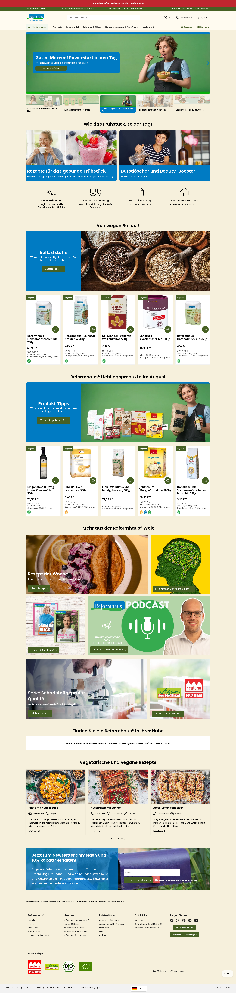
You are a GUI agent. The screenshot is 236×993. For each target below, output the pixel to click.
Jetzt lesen (51, 269)
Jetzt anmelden (138, 880)
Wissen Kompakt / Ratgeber (111, 924)
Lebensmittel (72, 27)
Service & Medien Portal (38, 935)
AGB (63, 987)
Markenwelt (148, 27)
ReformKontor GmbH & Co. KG (148, 924)
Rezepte (188, 26)
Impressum (73, 987)
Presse (31, 924)
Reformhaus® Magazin (109, 920)
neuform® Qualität (38, 8)
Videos (102, 931)
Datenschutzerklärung (34, 987)
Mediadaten (33, 927)
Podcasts (103, 935)
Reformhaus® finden (182, 8)
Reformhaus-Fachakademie (76, 931)
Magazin (204, 26)
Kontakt (31, 920)
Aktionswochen (141, 920)
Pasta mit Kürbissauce (43, 808)
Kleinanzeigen (34, 931)
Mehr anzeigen (117, 838)
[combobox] (103, 17)
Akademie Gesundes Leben (147, 927)
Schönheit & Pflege (92, 27)
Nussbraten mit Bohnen (106, 808)
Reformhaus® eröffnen (74, 927)
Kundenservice (202, 8)
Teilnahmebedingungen (90, 987)
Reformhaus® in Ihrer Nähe (76, 935)
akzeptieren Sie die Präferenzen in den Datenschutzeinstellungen (101, 743)
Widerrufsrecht (52, 987)
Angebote (57, 27)
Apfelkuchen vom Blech (168, 808)
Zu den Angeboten (51, 420)
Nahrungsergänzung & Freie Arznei (121, 27)
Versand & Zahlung (14, 987)
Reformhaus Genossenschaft (76, 920)
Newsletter (104, 927)
